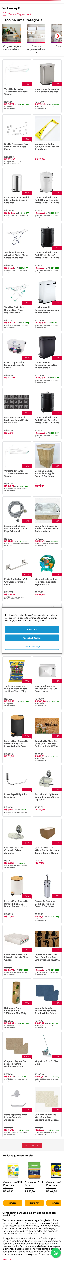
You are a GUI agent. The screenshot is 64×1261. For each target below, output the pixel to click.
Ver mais (8, 1259)
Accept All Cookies (32, 638)
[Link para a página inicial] (4, 14)
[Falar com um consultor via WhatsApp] (56, 1253)
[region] (32, 630)
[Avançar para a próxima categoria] (58, 36)
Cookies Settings (32, 646)
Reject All (32, 629)
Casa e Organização (20, 14)
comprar (12, 1203)
